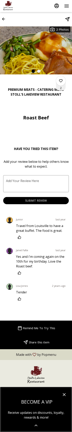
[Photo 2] (38, 71)
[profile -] (56, 5)
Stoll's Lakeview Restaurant (36, 375)
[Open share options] (67, 19)
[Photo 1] (33, 71)
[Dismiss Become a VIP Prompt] (64, 394)
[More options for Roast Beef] (61, 81)
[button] (5, 19)
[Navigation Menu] (66, 6)
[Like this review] (20, 237)
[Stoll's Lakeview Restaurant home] (21, 6)
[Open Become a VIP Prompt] (36, 425)
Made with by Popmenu (29, 354)
